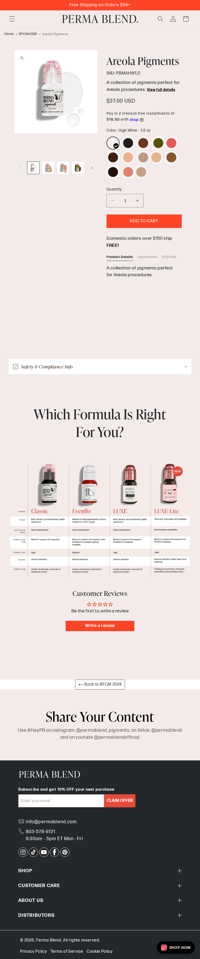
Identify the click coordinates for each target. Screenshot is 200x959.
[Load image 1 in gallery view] (33, 168)
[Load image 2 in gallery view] (48, 168)
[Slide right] (91, 168)
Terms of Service (67, 951)
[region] (144, 269)
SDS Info (169, 257)
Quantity (114, 189)
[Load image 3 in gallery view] (63, 168)
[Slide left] (20, 168)
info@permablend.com (51, 822)
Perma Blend (48, 940)
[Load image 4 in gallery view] (78, 168)
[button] (12, 19)
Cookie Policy (100, 951)
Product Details (120, 257)
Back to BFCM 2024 (103, 684)
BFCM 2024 (28, 34)
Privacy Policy (33, 951)
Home (9, 34)
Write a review (100, 625)
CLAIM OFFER (120, 800)
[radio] (113, 143)
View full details (161, 90)
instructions (148, 257)
